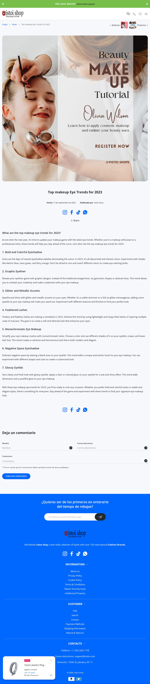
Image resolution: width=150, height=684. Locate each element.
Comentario (7, 456)
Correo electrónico (85, 443)
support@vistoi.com (85, 656)
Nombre (5, 443)
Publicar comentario (16, 476)
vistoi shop (78, 672)
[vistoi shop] (12, 14)
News (14, 24)
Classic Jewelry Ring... (35, 665)
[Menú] (146, 13)
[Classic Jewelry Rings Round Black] (13, 668)
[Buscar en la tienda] (140, 13)
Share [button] (76, 220)
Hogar (5, 24)
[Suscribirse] (100, 517)
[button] (2, 4)
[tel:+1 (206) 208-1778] (134, 13)
